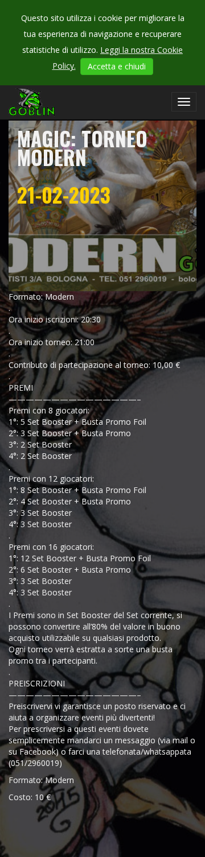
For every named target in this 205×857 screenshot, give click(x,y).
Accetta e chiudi (117, 66)
